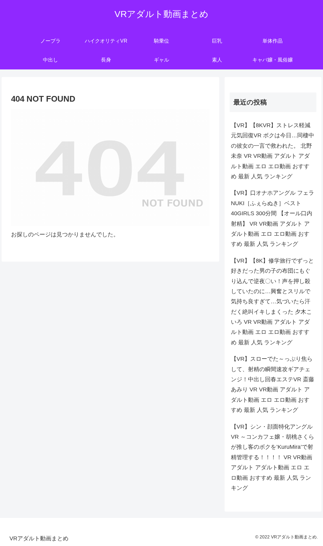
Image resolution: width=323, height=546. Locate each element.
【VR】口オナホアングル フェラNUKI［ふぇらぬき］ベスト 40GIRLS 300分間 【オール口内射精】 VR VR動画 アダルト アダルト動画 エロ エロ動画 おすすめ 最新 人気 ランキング (272, 218)
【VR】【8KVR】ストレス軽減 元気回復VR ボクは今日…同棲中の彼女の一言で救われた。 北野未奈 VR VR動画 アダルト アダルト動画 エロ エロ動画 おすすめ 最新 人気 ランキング (272, 151)
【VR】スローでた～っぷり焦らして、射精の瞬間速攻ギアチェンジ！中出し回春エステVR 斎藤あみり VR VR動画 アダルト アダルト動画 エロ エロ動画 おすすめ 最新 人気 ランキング (272, 384)
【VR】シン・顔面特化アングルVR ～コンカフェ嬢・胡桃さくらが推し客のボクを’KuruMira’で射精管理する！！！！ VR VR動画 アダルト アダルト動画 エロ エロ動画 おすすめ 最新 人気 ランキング (272, 457)
